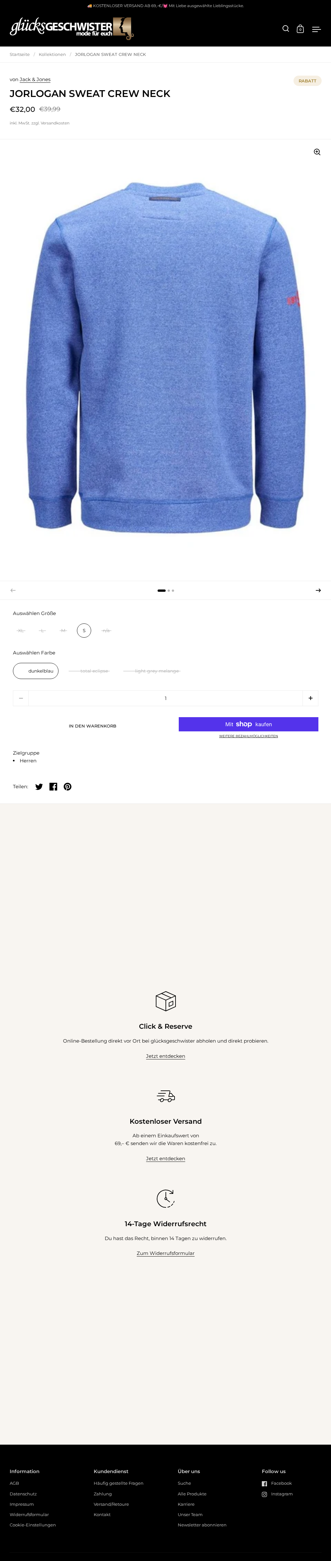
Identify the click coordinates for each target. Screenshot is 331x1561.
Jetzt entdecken (165, 1056)
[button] (318, 590)
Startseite (20, 54)
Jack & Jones (35, 79)
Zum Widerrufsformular (166, 1253)
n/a (106, 630)
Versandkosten (55, 123)
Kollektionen (52, 54)
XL (21, 630)
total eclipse (94, 671)
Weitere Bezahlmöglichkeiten (248, 736)
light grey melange (157, 671)
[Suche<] (286, 28)
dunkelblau (40, 671)
